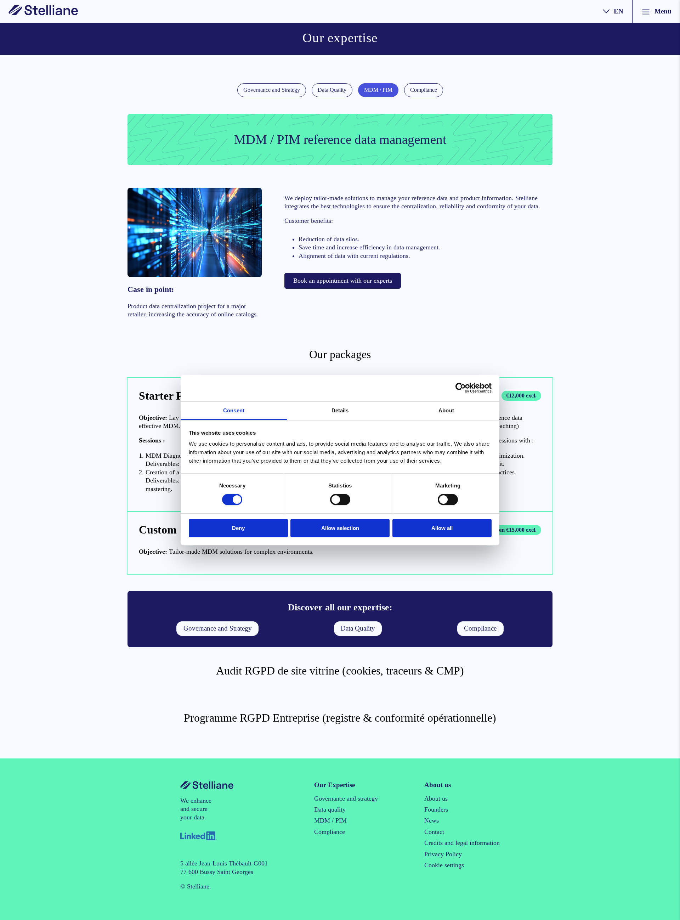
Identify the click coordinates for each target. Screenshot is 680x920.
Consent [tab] (233, 410)
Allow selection (340, 528)
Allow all (442, 528)
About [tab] (446, 410)
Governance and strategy (346, 798)
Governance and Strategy (271, 90)
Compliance (423, 90)
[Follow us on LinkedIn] (198, 835)
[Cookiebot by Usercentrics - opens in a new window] (461, 388)
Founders (436, 809)
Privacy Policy (443, 854)
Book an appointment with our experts (342, 280)
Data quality (330, 809)
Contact (434, 831)
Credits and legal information (462, 842)
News (431, 820)
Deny (238, 528)
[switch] (340, 499)
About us (436, 798)
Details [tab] (340, 410)
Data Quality (332, 90)
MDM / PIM (378, 90)
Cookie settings (444, 865)
